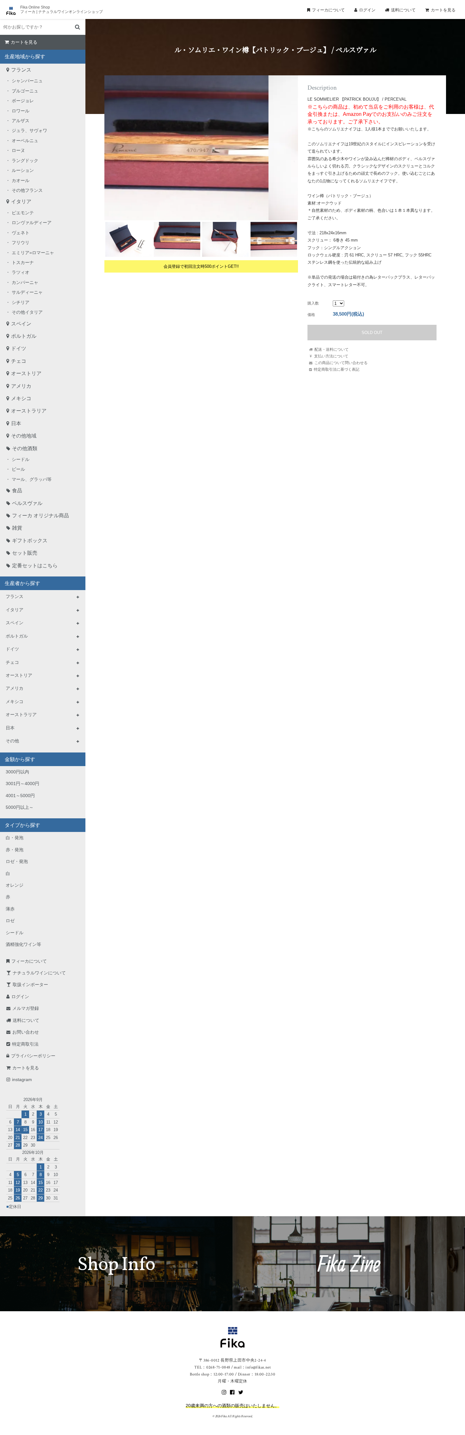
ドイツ (18, 348)
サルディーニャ (27, 292)
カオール (20, 180)
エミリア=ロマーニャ (33, 252)
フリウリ (20, 242)
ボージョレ (23, 100)
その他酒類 (24, 448)
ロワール (20, 110)
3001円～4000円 (22, 783)
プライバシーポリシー (33, 1055)
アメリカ (21, 386)
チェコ (18, 361)
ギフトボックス (29, 540)
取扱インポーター (30, 984)
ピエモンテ (23, 212)
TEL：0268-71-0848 (212, 1367)
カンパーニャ (25, 282)
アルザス (20, 120)
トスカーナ (23, 262)
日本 (16, 423)
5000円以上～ (20, 807)
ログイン (367, 10)
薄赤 (10, 908)
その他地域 (23, 435)
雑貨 (17, 528)
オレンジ (14, 885)
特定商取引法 (25, 1044)
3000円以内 (17, 771)
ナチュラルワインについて (39, 972)
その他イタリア (27, 312)
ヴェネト (20, 232)
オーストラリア (28, 410)
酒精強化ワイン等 (23, 944)
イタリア (21, 201)
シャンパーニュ (27, 80)
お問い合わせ (25, 1032)
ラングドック (25, 160)
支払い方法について (331, 356)
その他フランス (27, 190)
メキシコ (21, 398)
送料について (403, 10)
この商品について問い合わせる (341, 363)
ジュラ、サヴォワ (29, 130)
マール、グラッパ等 (32, 479)
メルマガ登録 (25, 1008)
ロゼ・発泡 (17, 861)
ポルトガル (23, 336)
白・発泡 (14, 837)
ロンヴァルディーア (32, 222)
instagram (22, 1079)
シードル (20, 459)
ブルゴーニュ (25, 90)
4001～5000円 (20, 795)
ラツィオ (20, 272)
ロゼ (10, 920)
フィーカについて (328, 10)
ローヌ (18, 150)
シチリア (20, 302)
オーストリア (26, 373)
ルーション (23, 170)
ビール (18, 469)
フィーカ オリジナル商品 (40, 515)
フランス (21, 69)
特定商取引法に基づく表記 (336, 369)
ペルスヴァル (27, 503)
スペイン (21, 323)
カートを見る (443, 10)
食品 (17, 490)
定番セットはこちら (35, 565)
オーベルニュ (25, 140)
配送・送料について (331, 349)
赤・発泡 (14, 849)
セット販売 (24, 553)
